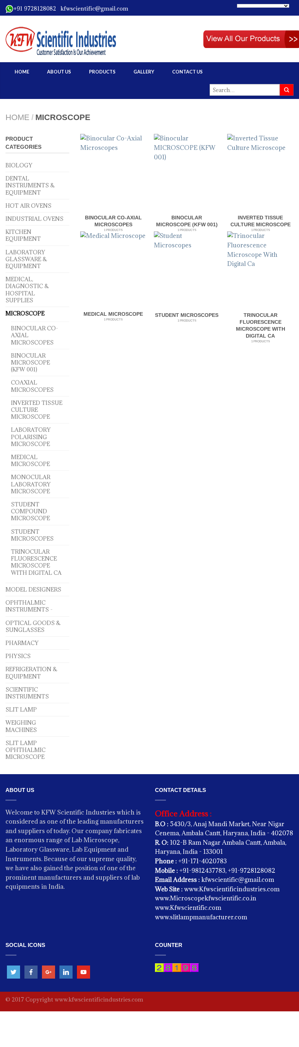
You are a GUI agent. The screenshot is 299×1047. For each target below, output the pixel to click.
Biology (18, 165)
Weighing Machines (21, 726)
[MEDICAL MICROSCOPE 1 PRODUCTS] (112, 270)
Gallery (143, 72)
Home (22, 72)
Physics (18, 656)
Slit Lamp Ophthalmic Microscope (25, 750)
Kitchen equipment (23, 235)
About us (59, 72)
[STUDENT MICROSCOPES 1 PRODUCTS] (187, 271)
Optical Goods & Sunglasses (33, 626)
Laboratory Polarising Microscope (31, 436)
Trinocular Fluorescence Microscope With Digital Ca (36, 562)
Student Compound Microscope (30, 511)
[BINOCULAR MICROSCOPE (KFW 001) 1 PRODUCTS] (187, 173)
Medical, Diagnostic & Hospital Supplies (27, 290)
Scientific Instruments (27, 693)
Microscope (24, 313)
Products (102, 72)
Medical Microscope (30, 460)
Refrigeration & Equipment (31, 673)
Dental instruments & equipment (30, 185)
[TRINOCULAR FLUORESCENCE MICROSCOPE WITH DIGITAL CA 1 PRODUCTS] (260, 271)
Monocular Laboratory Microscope (31, 484)
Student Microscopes (32, 535)
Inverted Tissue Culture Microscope (36, 409)
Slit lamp (21, 709)
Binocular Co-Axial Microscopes (34, 335)
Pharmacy (22, 643)
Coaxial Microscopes (32, 386)
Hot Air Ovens (28, 205)
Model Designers (33, 589)
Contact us (187, 72)
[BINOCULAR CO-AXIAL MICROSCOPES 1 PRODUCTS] (113, 173)
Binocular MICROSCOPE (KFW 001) (30, 362)
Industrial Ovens (34, 218)
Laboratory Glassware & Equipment (26, 259)
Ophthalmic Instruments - (29, 606)
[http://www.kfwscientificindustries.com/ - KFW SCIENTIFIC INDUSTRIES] (87, 39)
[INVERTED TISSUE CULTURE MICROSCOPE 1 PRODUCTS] (260, 173)
